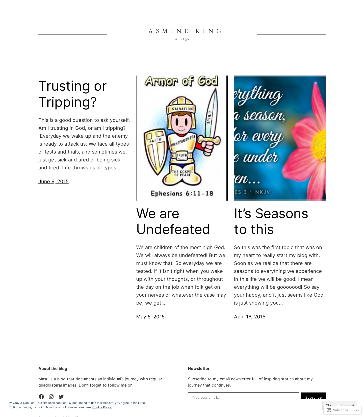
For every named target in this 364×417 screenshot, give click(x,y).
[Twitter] (61, 397)
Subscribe (313, 397)
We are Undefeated (173, 221)
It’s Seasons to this (271, 221)
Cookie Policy (102, 407)
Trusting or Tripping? (72, 94)
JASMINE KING (183, 30)
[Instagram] (51, 397)
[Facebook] (41, 397)
